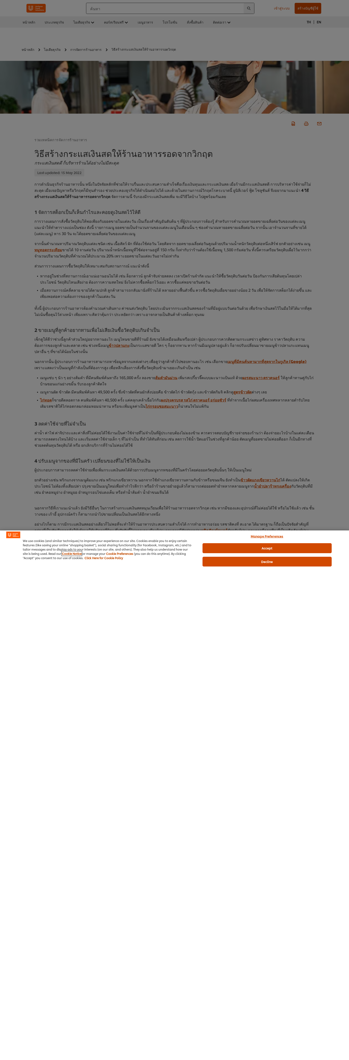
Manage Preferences (267, 536)
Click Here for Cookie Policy (104, 558)
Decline (267, 561)
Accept (267, 548)
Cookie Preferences (119, 554)
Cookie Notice (72, 554)
